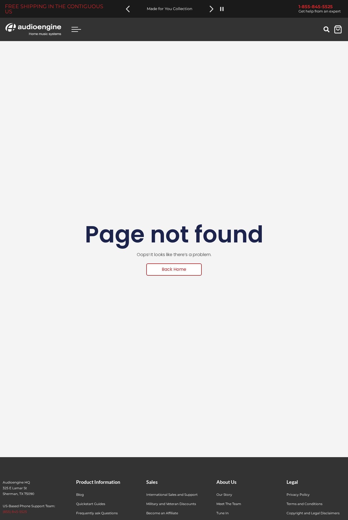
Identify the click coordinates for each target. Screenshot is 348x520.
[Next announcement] (211, 9)
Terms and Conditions (304, 504)
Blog (80, 495)
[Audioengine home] (33, 29)
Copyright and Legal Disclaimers (313, 513)
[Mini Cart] (338, 29)
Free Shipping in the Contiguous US (54, 9)
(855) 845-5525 (15, 512)
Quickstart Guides (90, 504)
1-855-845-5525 (316, 6)
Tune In (222, 513)
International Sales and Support (172, 495)
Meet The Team (228, 504)
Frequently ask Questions (97, 513)
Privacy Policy (298, 495)
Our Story (224, 495)
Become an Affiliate (162, 513)
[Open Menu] (76, 29)
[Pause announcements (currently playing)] (222, 9)
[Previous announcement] (127, 9)
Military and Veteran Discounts (171, 504)
